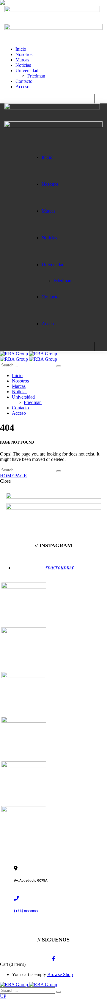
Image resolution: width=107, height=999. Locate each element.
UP (3, 996)
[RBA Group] (28, 353)
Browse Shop (60, 974)
